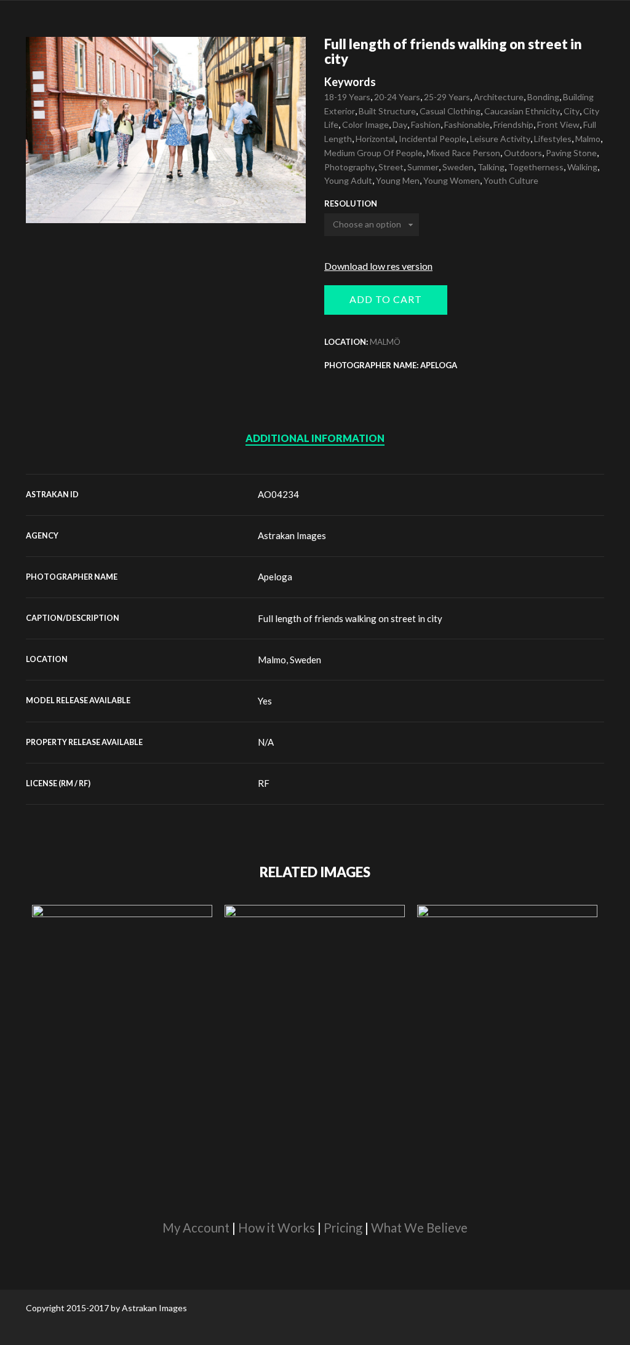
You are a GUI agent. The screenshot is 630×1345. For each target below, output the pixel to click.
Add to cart (385, 299)
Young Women (451, 180)
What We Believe (419, 1227)
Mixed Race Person (463, 153)
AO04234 (278, 494)
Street (391, 167)
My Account (195, 1227)
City (572, 111)
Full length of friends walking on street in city (350, 618)
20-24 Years (397, 97)
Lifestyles (553, 138)
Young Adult (348, 180)
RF (263, 783)
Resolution (350, 204)
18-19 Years (347, 97)
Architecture (499, 97)
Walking (582, 167)
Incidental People (432, 138)
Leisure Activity (500, 138)
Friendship (513, 124)
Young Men (398, 180)
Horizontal (375, 138)
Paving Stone (571, 153)
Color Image (365, 124)
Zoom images (52, 197)
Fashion (426, 124)
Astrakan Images (292, 535)
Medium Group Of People (373, 153)
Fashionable (467, 124)
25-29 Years (447, 97)
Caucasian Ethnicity (522, 111)
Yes (265, 700)
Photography (349, 167)
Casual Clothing (450, 111)
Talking (490, 167)
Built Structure (387, 111)
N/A (266, 741)
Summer (423, 167)
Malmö (385, 342)
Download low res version (378, 266)
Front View (558, 124)
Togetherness (536, 167)
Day (400, 124)
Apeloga (275, 576)
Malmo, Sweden (289, 659)
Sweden (458, 167)
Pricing (343, 1227)
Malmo (587, 138)
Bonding (543, 97)
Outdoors (523, 153)
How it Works (276, 1227)
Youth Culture (511, 180)
